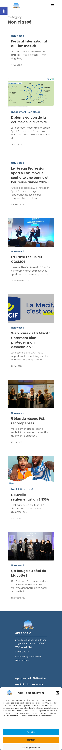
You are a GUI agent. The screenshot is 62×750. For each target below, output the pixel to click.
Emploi (15, 489)
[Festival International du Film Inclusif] (31, 50)
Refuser (31, 740)
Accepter (31, 732)
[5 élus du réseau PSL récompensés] (31, 394)
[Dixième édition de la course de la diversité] (31, 92)
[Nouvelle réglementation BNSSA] (31, 470)
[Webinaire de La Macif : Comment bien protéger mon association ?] (31, 308)
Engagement (18, 112)
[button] (3, 11)
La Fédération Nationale (29, 684)
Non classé (17, 35)
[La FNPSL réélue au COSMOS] (31, 232)
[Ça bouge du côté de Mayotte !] (31, 546)
